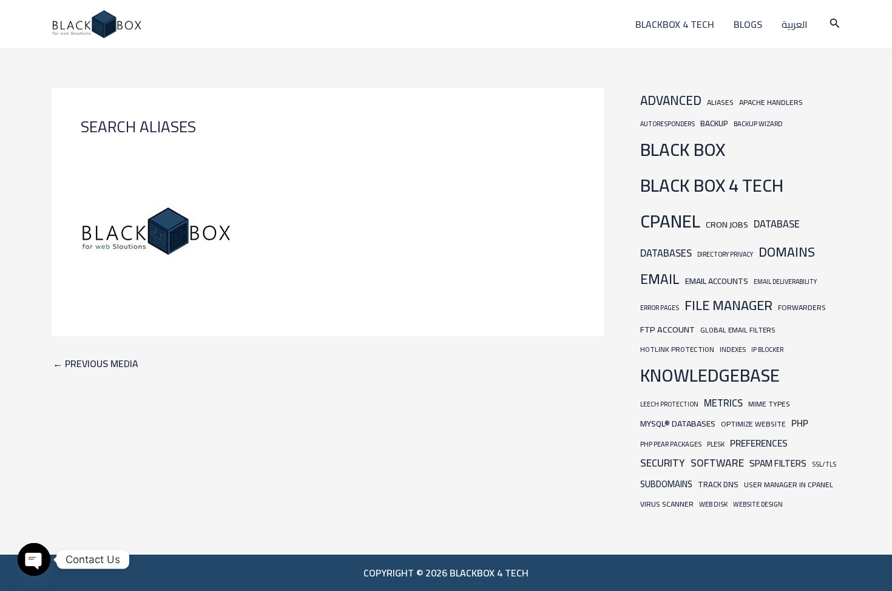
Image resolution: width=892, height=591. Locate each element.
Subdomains (666, 484)
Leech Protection (669, 404)
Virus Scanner (667, 504)
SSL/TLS (824, 464)
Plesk (716, 443)
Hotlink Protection (677, 349)
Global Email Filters (737, 330)
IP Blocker (767, 349)
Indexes (733, 349)
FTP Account (667, 329)
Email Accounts (716, 281)
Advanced (670, 100)
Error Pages (659, 308)
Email (660, 279)
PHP (799, 423)
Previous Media (95, 363)
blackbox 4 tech (674, 24)
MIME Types (769, 404)
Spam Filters (777, 463)
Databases (666, 253)
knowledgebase (710, 375)
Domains (787, 252)
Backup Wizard (758, 123)
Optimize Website (753, 424)
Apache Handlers (771, 102)
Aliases (720, 102)
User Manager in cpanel (788, 484)
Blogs (748, 24)
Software (717, 463)
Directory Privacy (725, 254)
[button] (834, 25)
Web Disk (713, 504)
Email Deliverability (785, 281)
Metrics (723, 403)
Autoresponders (667, 124)
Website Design (758, 504)
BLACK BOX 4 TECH (711, 185)
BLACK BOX (682, 149)
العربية (795, 24)
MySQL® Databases (677, 423)
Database (777, 224)
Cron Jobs (727, 224)
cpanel (670, 221)
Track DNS (718, 484)
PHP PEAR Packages (670, 443)
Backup (714, 123)
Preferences (759, 443)
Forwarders (802, 307)
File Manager (728, 305)
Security (662, 463)
